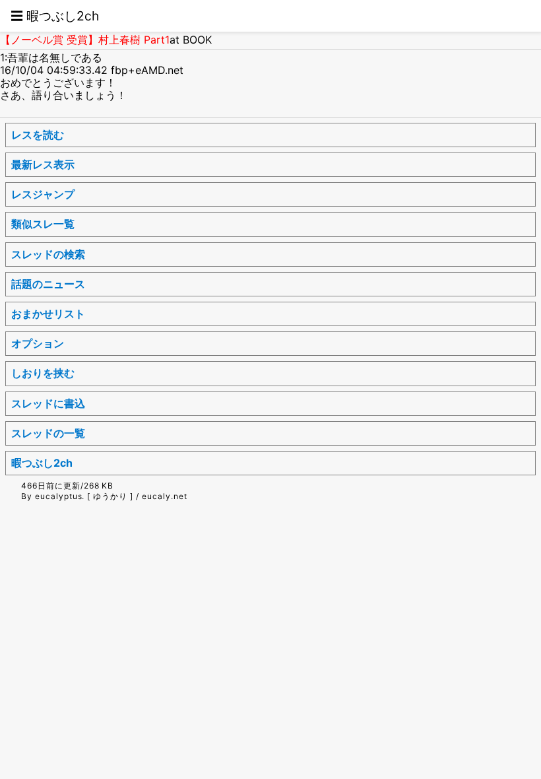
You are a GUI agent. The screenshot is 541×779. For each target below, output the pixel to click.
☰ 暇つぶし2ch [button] (55, 16)
